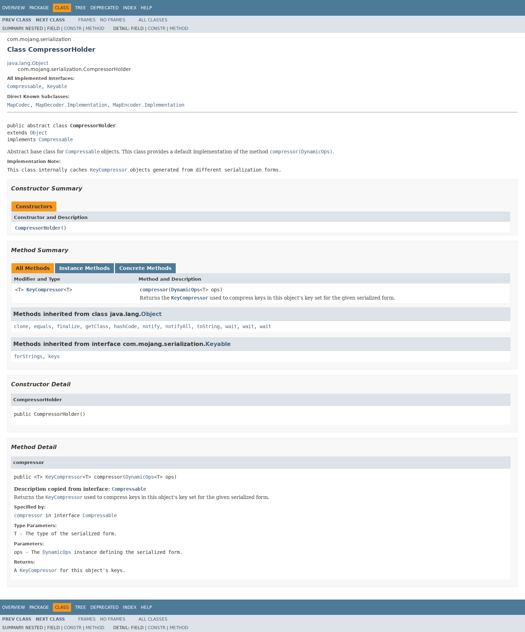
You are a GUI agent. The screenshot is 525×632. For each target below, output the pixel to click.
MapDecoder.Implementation (71, 105)
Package (39, 7)
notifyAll (178, 326)
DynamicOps (185, 289)
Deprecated (104, 7)
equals (42, 326)
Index (129, 7)
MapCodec (18, 105)
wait (231, 326)
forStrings (28, 356)
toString (208, 326)
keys (54, 356)
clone (21, 326)
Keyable (57, 86)
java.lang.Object (27, 63)
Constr (72, 28)
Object (38, 133)
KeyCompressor (45, 289)
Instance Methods (84, 268)
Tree (80, 7)
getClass (96, 326)
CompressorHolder (38, 228)
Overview (13, 7)
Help (146, 7)
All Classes (153, 19)
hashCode (125, 326)
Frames (87, 19)
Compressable (24, 86)
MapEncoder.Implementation (148, 105)
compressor (154, 289)
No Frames (112, 19)
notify (151, 326)
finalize (68, 326)
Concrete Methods (145, 268)
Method (95, 28)
